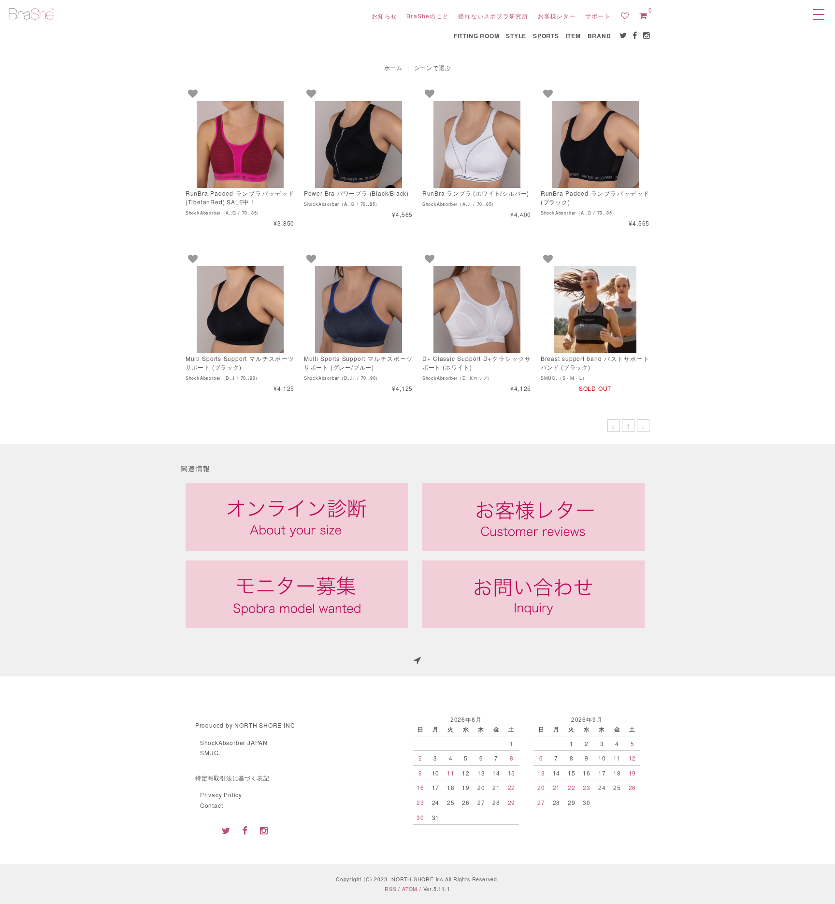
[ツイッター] (226, 830)
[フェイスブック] (245, 830)
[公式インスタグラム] (647, 35)
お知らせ (384, 16)
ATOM (410, 888)
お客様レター (557, 16)
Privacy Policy (221, 794)
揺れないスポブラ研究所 (493, 16)
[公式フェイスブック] (635, 35)
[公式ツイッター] (624, 35)
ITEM (573, 35)
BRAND (599, 35)
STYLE (516, 35)
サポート (598, 16)
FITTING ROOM (477, 35)
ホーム (393, 67)
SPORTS (546, 35)
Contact (211, 805)
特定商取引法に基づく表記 (232, 778)
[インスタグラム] (264, 830)
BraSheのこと (427, 16)
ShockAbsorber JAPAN (234, 742)
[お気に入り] (625, 16)
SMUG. (210, 752)
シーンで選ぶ (432, 67)
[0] (643, 16)
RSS (390, 888)
